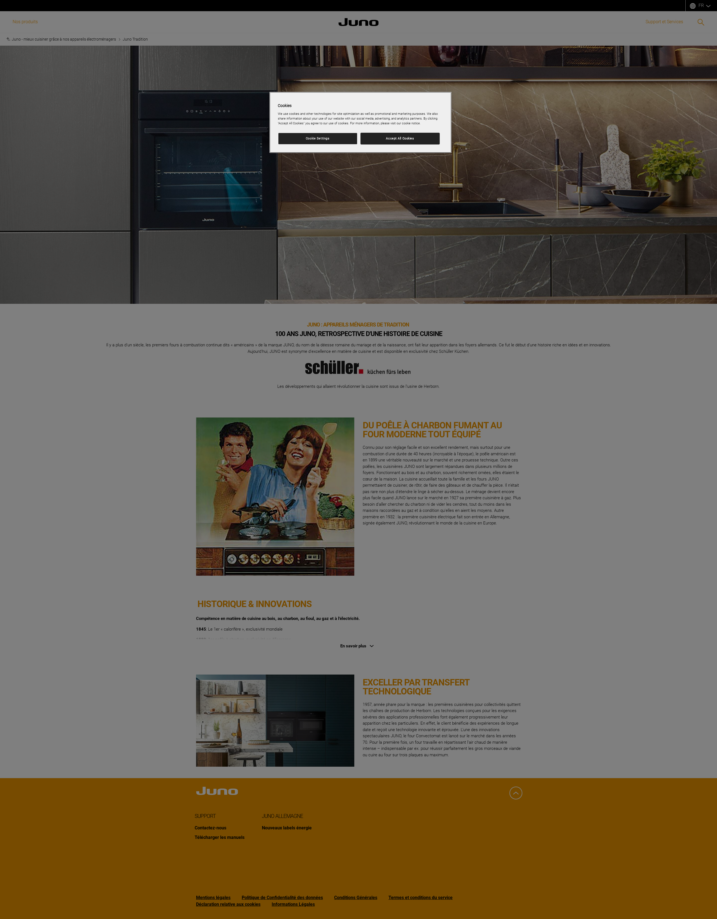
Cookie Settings (318, 138)
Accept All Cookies (400, 138)
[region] (360, 122)
